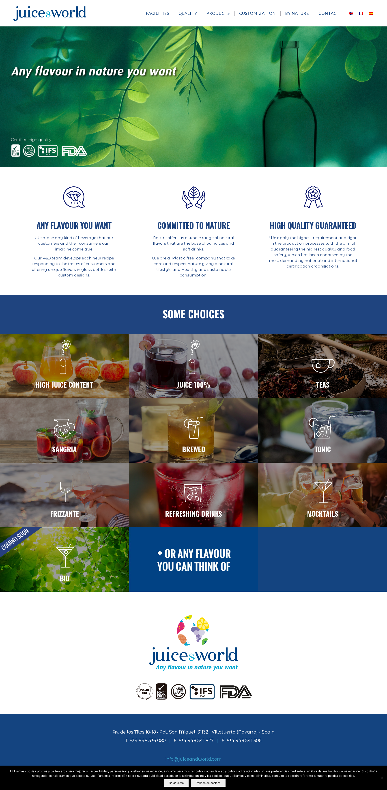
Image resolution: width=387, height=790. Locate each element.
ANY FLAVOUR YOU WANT (74, 225)
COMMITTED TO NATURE (193, 225)
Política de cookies (208, 783)
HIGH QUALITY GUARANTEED (313, 225)
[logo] (49, 13)
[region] (193, 96)
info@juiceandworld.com (193, 759)
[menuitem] (159, 13)
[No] (381, 778)
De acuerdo (176, 783)
